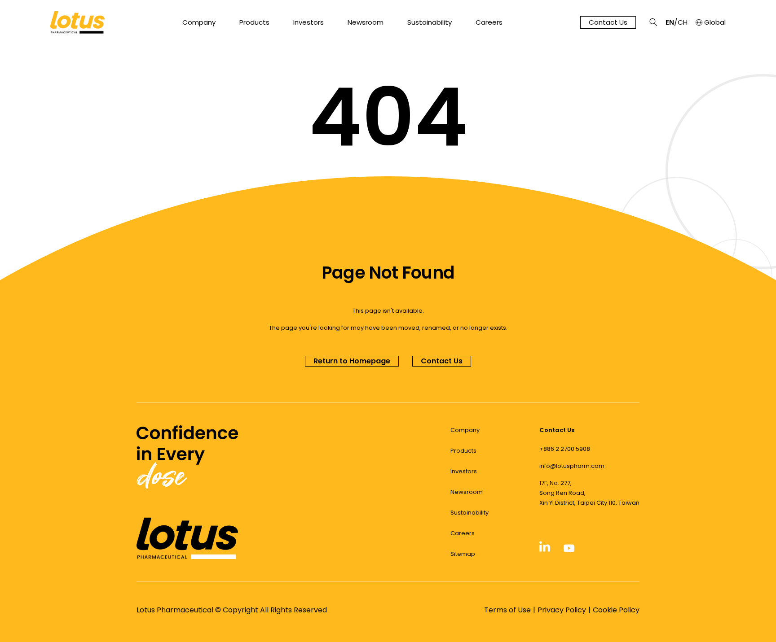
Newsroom (366, 22)
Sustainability (429, 22)
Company (199, 22)
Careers (489, 22)
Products (254, 22)
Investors (308, 22)
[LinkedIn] (544, 550)
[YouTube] (569, 551)
